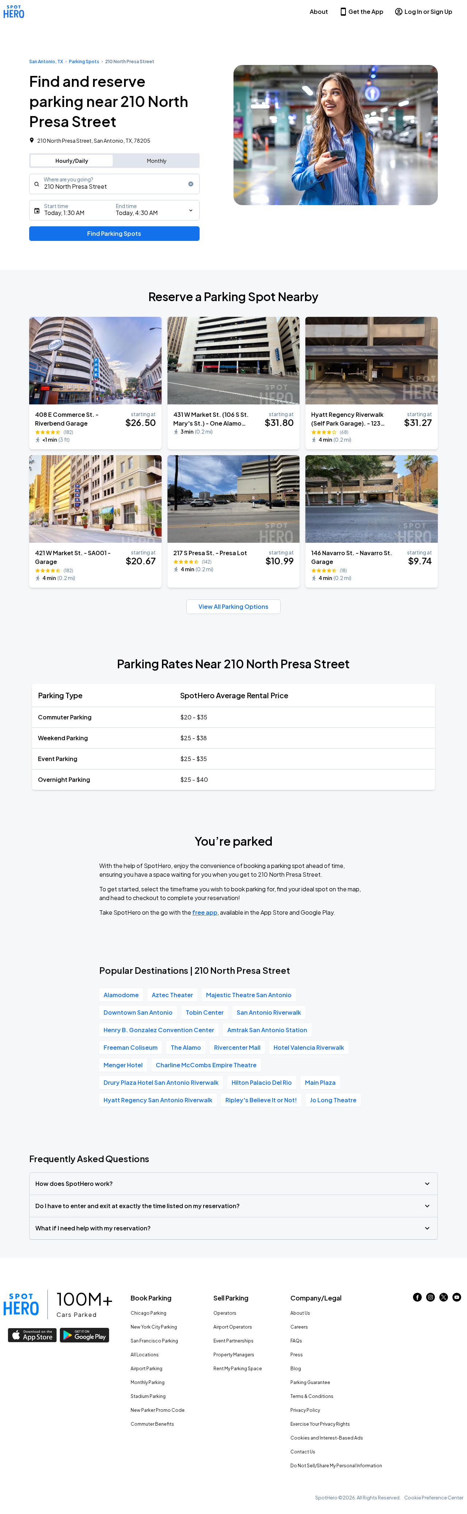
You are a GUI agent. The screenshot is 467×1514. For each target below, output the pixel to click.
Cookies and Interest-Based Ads (326, 1438)
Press (296, 1354)
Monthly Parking (148, 1382)
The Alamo (186, 1047)
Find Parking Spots (114, 233)
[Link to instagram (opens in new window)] (430, 1299)
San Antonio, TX (46, 61)
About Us (300, 1313)
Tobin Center (205, 1012)
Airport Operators (232, 1327)
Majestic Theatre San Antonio (249, 995)
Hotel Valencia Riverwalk (309, 1047)
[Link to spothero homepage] (21, 1304)
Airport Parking (146, 1368)
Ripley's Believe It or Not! (261, 1100)
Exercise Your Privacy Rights (320, 1424)
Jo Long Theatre (333, 1100)
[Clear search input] (191, 184)
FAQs (296, 1341)
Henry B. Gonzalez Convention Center (159, 1030)
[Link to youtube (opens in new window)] (456, 1299)
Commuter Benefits (152, 1424)
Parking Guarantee (310, 1382)
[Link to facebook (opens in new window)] (417, 1299)
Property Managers (233, 1354)
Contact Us (302, 1452)
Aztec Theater (172, 995)
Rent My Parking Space (237, 1368)
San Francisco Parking (154, 1341)
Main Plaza (320, 1082)
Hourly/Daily (71, 160)
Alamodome (121, 995)
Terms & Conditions (311, 1396)
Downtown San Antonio (138, 1012)
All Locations (145, 1354)
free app (204, 912)
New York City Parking (154, 1327)
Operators (224, 1313)
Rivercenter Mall (237, 1047)
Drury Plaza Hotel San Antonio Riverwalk (161, 1082)
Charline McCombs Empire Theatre (206, 1065)
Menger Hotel (123, 1065)
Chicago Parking (148, 1313)
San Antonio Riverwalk (269, 1012)
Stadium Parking (148, 1396)
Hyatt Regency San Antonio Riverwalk (158, 1100)
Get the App (365, 11)
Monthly (157, 160)
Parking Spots (84, 61)
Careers (299, 1327)
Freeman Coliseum (131, 1047)
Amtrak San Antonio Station (267, 1030)
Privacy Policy (305, 1410)
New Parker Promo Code (158, 1410)
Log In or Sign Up (428, 11)
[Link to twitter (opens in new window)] (443, 1299)
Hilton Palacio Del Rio (262, 1082)
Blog (295, 1368)
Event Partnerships (233, 1341)
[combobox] (114, 184)
